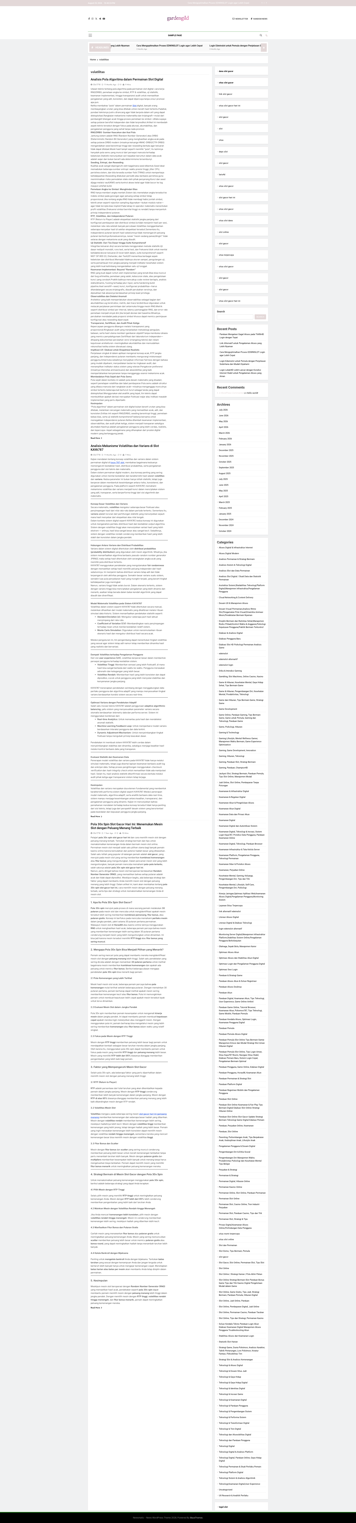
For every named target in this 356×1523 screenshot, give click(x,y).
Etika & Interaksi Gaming (230, 671)
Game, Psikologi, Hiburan (230, 727)
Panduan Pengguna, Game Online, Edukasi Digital (241, 1067)
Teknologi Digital (227, 1446)
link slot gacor (225, 94)
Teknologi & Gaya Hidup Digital (233, 1382)
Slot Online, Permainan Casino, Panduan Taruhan (241, 1312)
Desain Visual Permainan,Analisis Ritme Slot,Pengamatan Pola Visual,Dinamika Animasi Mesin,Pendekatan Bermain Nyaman (241, 612)
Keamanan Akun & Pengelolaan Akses (236, 803)
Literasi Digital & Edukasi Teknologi (235, 923)
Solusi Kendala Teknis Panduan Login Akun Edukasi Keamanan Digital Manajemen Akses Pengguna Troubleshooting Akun (240, 1327)
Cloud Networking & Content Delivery (236, 597)
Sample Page (175, 35)
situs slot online (226, 1239)
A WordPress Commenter (231, 393)
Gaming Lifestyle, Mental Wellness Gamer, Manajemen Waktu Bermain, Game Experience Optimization (240, 741)
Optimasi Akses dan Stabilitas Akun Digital (239, 958)
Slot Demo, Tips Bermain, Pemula (234, 1251)
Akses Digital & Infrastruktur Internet (236, 547)
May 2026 (223, 421)
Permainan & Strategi (228, 1175)
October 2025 (225, 462)
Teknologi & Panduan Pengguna (233, 1406)
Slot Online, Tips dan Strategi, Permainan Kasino (241, 1318)
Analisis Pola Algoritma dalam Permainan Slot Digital (127, 79)
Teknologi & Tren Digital (230, 1429)
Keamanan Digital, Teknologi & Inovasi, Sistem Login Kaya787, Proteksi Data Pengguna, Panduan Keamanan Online (241, 834)
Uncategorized (225, 1489)
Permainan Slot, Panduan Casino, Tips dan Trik (240, 1213)
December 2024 (226, 519)
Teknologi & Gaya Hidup (230, 1377)
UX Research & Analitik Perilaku (233, 1495)
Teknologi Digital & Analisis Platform (236, 1452)
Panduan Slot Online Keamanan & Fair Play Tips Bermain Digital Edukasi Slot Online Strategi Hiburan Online (241, 1108)
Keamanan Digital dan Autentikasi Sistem (238, 826)
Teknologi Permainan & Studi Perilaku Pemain (240, 1466)
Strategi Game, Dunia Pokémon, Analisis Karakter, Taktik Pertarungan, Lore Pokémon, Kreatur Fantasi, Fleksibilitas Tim (242, 1350)
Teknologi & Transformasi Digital (234, 1423)
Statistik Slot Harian (228, 1342)
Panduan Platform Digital (230, 1084)
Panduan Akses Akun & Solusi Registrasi (238, 981)
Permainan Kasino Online (230, 1187)
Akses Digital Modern (229, 553)
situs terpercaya (226, 255)
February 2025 (225, 508)
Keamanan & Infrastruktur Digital (234, 791)
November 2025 (226, 456)
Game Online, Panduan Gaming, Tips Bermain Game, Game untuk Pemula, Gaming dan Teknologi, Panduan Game (239, 718)
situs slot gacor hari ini (229, 105)
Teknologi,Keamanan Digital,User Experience (239, 1484)
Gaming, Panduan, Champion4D (233, 767)
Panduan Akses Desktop (230, 987)
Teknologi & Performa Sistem (232, 1417)
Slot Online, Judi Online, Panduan (234, 1301)
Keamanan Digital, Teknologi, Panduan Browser (240, 844)
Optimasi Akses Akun (229, 952)
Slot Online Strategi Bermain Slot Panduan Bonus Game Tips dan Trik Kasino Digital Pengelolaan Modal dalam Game (241, 1283)
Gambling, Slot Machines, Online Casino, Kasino (241, 676)
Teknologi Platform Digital (231, 1472)
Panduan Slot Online (228, 1099)
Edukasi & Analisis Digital (231, 633)
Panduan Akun (225, 992)
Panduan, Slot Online (228, 1131)
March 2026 (224, 433)
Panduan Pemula (226, 1028)
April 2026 (223, 427)
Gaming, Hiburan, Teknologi (231, 756)
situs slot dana (226, 220)
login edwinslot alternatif (230, 928)
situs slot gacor (226, 186)
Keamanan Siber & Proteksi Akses (234, 864)
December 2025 (226, 450)
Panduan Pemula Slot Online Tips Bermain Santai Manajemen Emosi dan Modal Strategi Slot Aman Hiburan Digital (242, 1043)
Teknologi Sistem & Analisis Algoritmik (237, 1478)
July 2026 (223, 410)
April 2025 (223, 496)
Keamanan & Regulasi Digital (232, 797)
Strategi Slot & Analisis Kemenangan (236, 1359)
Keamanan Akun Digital (229, 808)
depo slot (223, 151)
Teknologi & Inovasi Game (231, 1394)
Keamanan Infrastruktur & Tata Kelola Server (239, 849)
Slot (135, 105)
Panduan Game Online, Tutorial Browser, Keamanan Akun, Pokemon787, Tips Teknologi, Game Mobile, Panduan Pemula (240, 1010)
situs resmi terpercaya (229, 1233)
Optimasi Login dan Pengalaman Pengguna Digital (242, 964)
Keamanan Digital (227, 820)
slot (220, 128)
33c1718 (96, 84)
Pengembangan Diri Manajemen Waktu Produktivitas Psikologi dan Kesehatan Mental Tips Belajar (240, 1161)
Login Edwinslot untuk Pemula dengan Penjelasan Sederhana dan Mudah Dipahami (211, 3)
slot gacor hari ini (227, 197)
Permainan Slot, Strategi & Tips (233, 1219)
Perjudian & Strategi (228, 1169)
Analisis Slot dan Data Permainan (234, 570)
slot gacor (223, 117)
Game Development (228, 709)
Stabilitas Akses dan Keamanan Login (236, 1336)
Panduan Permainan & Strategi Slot (235, 1078)
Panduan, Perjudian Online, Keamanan (236, 1125)
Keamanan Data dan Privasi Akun (234, 814)
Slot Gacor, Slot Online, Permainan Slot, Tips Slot (241, 1262)
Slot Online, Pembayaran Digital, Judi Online (239, 1306)
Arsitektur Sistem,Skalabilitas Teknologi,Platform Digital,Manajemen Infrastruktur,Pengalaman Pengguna (242, 588)
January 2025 (225, 514)
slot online (224, 232)
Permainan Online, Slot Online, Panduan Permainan (242, 1193)
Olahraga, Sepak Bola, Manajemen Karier (237, 946)
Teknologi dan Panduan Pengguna (234, 1440)
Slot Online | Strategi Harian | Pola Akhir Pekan (240, 1274)
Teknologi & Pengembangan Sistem (235, 1411)
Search (221, 311)
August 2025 (224, 473)
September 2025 (226, 467)
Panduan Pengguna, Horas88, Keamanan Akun (240, 1072)
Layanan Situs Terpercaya (231, 905)
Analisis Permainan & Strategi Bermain (237, 559)
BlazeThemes (196, 1517)
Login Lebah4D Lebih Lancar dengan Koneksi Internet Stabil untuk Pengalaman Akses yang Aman (240, 373)
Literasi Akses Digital (229, 917)
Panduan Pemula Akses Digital (233, 1034)
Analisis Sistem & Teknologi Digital (235, 565)
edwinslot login (226, 665)
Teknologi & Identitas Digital (232, 1388)
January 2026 (225, 444)
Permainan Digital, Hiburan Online (234, 1181)
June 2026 (223, 415)
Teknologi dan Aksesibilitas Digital (235, 1434)
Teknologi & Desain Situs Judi (233, 1371)
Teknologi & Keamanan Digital (233, 1400)
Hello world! (252, 393)
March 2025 (224, 502)
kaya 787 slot (117, 462)
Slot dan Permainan (228, 1245)
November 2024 (226, 525)
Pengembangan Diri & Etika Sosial (234, 1152)
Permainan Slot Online (229, 1198)
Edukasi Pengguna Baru (230, 638)
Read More (95, 438)
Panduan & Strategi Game (230, 975)
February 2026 (225, 438)
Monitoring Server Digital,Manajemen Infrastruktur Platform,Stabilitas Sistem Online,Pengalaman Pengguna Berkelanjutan (242, 937)
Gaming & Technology (229, 732)
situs (221, 140)
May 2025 (223, 490)
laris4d (222, 174)
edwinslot (223, 653)
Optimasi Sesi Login (228, 969)
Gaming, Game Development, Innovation (237, 750)
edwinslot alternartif (228, 659)
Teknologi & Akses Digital (231, 1365)
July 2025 (223, 479)
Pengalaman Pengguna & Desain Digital (237, 1146)
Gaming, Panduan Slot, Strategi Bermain (237, 762)
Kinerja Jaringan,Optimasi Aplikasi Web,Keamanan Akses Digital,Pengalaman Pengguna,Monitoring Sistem (242, 896)
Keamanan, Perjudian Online (232, 870)
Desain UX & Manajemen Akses (233, 603)
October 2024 (225, 531)
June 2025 (223, 485)
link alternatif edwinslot (230, 911)
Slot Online (224, 1268)
